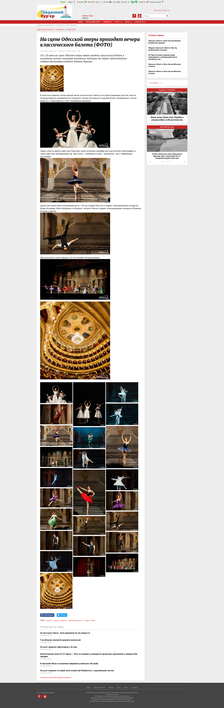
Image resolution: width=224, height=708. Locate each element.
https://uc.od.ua (54, 12)
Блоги (127, 22)
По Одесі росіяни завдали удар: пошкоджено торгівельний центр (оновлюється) (162, 57)
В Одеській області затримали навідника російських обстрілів (69, 663)
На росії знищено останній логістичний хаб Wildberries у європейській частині (77, 670)
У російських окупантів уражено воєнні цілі (60, 640)
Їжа (134, 2)
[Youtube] (139, 16)
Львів (90, 2)
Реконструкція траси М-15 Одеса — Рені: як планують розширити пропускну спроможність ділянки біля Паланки (88, 655)
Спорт (115, 2)
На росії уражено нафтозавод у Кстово (58, 647)
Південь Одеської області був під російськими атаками (162, 49)
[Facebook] (134, 16)
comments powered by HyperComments (55, 677)
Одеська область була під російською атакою (164, 65)
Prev (149, 162)
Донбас (106, 2)
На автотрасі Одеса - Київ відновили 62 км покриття (65, 633)
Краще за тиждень (167, 90)
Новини (106, 22)
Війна (80, 22)
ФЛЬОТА (85, 18)
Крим (97, 2)
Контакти (139, 22)
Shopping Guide (155, 2)
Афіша (70, 2)
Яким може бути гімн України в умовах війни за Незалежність (167, 118)
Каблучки (142, 2)
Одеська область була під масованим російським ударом (164, 41)
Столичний (80, 2)
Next (184, 162)
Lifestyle (124, 2)
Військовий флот (93, 22)
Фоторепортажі (167, 127)
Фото (117, 22)
